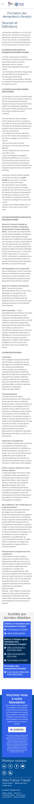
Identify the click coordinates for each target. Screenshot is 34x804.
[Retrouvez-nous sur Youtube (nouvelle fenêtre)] (22, 766)
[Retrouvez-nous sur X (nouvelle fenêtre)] (10, 766)
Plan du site (17, 793)
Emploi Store (7, 785)
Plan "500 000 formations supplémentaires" (18, 673)
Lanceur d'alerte (7, 797)
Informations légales (8, 795)
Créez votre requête (16, 633)
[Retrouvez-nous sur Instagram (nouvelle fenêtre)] (4, 772)
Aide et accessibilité (19, 797)
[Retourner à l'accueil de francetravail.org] (20, 4)
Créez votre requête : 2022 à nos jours (16, 648)
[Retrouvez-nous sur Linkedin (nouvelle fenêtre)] (4, 766)
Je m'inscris (18, 729)
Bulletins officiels (7, 793)
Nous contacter (20, 795)
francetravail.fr (7, 783)
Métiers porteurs (21, 783)
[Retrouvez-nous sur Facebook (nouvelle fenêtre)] (16, 766)
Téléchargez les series (17, 629)
